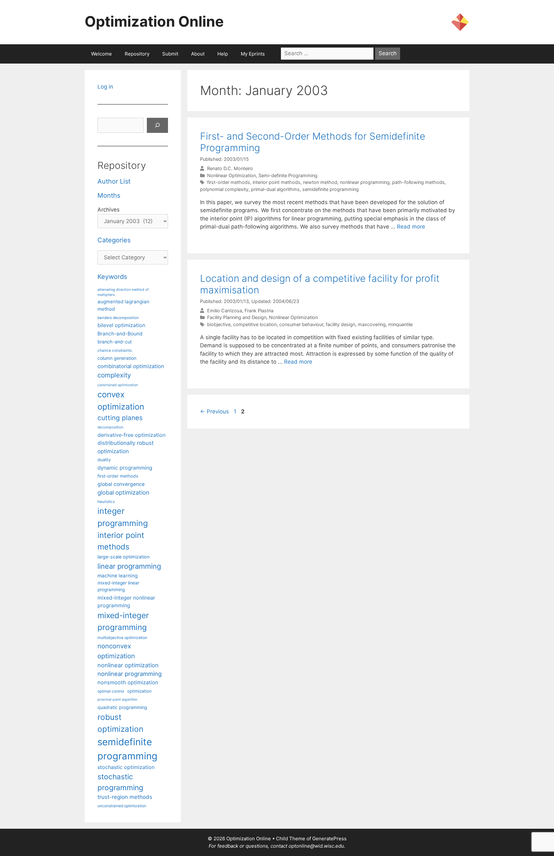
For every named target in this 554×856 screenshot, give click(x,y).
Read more (411, 226)
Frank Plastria (259, 310)
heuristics (106, 501)
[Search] (157, 125)
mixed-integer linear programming (118, 586)
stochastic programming (120, 782)
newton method (320, 182)
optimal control (110, 691)
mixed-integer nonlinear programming (126, 601)
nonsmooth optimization (127, 682)
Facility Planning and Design (236, 317)
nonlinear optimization (128, 665)
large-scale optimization (123, 556)
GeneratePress (329, 838)
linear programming (129, 566)
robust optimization (120, 723)
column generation (116, 358)
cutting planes (120, 418)
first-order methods (228, 182)
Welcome (101, 54)
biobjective (219, 324)
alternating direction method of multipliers (123, 292)
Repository (137, 54)
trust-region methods (124, 797)
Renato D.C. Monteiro (230, 168)
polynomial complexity (224, 189)
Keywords (112, 277)
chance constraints (114, 350)
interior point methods (276, 182)
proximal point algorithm (117, 699)
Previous (214, 411)
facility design (340, 324)
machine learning (117, 576)
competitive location (255, 324)
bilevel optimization (121, 325)
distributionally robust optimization (125, 447)
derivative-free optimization (131, 435)
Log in (105, 86)
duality (104, 459)
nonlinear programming (365, 182)
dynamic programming (124, 467)
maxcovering (372, 324)
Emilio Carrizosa (224, 310)
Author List (113, 181)
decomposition (110, 427)
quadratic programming (122, 707)
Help (222, 54)
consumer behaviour (301, 324)
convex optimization (120, 400)
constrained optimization (117, 385)
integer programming (122, 517)
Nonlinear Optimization (231, 175)
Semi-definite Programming (287, 175)
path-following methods (418, 182)
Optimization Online (154, 21)
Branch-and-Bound (120, 334)
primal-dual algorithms (275, 189)
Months (108, 195)
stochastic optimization (126, 767)
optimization (139, 691)
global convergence (121, 484)
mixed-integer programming (123, 621)
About (198, 54)
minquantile (400, 324)
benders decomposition (118, 318)
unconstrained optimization (121, 805)
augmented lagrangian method (123, 305)
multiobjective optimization (122, 637)
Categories (113, 240)
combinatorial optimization (130, 366)
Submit (170, 54)
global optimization (123, 492)
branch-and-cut (114, 341)
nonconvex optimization (116, 651)
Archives (108, 209)
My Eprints (253, 54)
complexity (114, 375)
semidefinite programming (330, 189)
